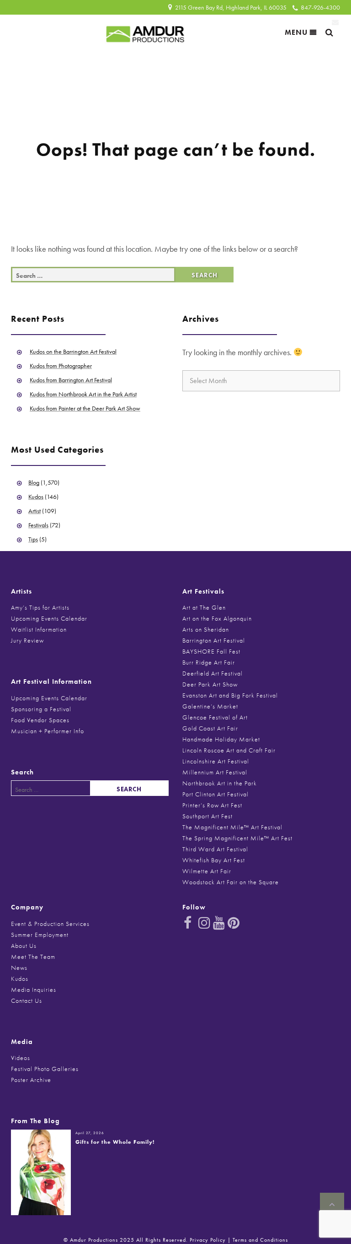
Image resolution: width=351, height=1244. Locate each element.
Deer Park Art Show (210, 684)
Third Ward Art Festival (215, 849)
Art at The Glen (204, 607)
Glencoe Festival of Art (215, 717)
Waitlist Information (39, 629)
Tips (33, 539)
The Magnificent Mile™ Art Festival (232, 827)
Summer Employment (40, 934)
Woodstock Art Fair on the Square (230, 882)
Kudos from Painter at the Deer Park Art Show (85, 408)
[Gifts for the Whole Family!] (41, 1171)
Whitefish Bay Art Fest (213, 860)
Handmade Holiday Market (221, 739)
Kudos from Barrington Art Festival (71, 380)
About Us (24, 945)
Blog (33, 482)
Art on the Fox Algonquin (217, 618)
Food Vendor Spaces (40, 720)
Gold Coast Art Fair (210, 728)
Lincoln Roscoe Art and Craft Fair (229, 750)
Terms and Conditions (260, 1240)
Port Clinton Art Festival (215, 794)
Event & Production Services (50, 923)
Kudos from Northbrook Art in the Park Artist (83, 394)
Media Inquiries (33, 989)
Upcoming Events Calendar (49, 618)
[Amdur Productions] (145, 32)
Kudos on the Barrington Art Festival (73, 351)
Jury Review (27, 640)
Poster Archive (31, 1080)
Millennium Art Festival (214, 772)
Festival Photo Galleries (45, 1069)
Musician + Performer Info (47, 731)
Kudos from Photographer (61, 366)
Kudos (35, 496)
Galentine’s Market (210, 706)
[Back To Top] (332, 1205)
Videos (20, 1058)
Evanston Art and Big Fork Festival (230, 695)
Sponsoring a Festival (41, 709)
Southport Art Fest (207, 816)
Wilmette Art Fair (206, 871)
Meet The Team (33, 956)
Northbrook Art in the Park (219, 783)
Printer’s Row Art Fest (212, 805)
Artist (34, 511)
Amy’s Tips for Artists (40, 607)
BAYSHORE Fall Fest (211, 651)
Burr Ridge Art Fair (208, 662)
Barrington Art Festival (213, 640)
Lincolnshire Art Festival (215, 761)
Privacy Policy (208, 1240)
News (19, 967)
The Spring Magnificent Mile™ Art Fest (237, 838)
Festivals (38, 525)
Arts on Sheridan (205, 629)
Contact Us (26, 1000)
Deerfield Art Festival (212, 673)
